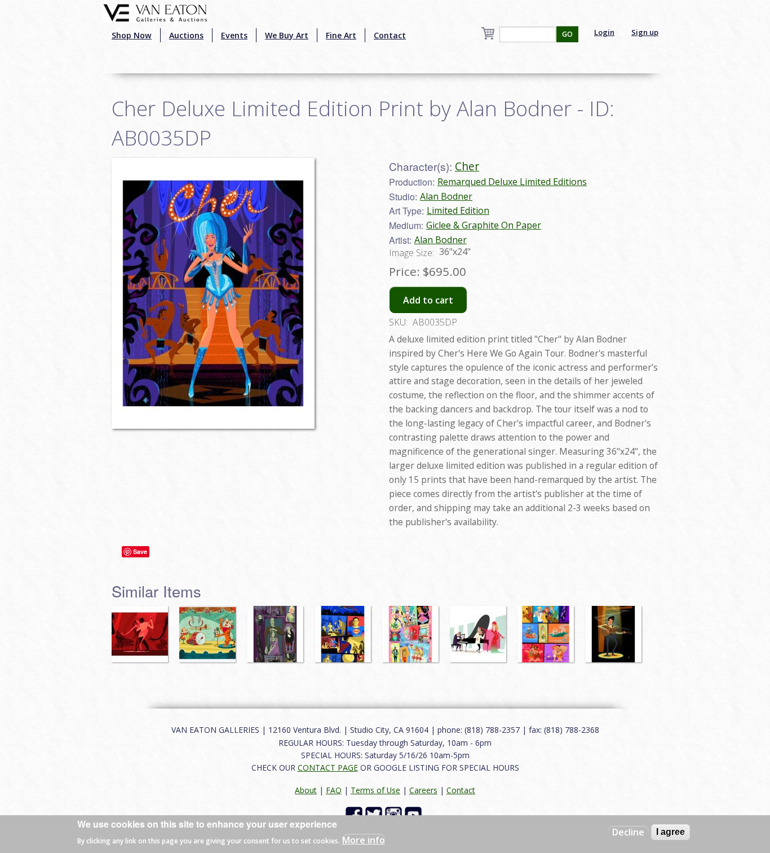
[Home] (155, 12)
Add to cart (428, 300)
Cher (467, 166)
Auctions (186, 35)
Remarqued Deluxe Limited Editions (512, 181)
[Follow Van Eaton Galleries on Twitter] (375, 813)
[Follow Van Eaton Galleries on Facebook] (355, 813)
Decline (628, 832)
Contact (390, 35)
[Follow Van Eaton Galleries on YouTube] (414, 813)
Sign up (644, 32)
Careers (423, 790)
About (306, 790)
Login (604, 32)
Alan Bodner (446, 196)
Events (234, 35)
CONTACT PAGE (328, 767)
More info (363, 839)
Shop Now (132, 35)
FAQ (334, 790)
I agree (670, 832)
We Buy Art (286, 35)
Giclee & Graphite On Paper (483, 225)
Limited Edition (458, 210)
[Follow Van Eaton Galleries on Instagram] (395, 813)
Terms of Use (375, 790)
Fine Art (341, 35)
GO (567, 34)
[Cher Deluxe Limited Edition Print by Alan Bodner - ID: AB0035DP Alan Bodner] (213, 292)
